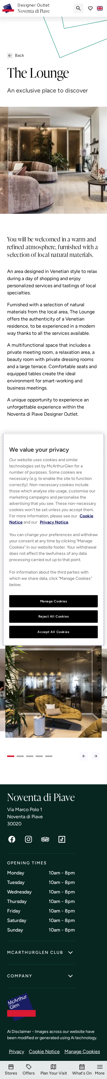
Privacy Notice (54, 521)
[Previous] (84, 756)
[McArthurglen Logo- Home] (8, 8)
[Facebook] (12, 839)
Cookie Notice (44, 1051)
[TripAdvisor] (45, 839)
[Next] (96, 756)
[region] (53, 539)
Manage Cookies (82, 1051)
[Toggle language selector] (100, 8)
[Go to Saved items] (90, 8)
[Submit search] (78, 8)
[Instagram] (28, 839)
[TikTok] (62, 839)
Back (19, 55)
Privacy (16, 1051)
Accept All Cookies (53, 632)
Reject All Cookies (53, 616)
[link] (34, 8)
